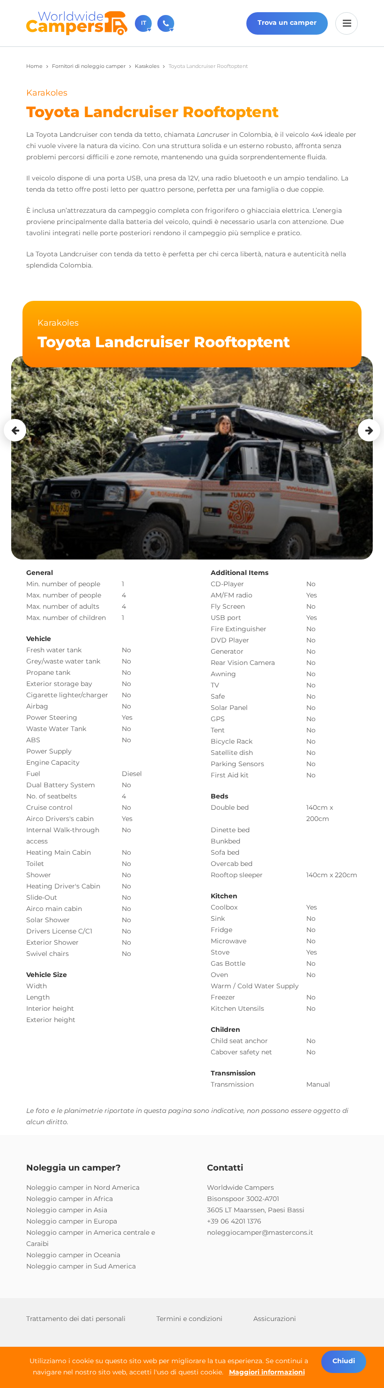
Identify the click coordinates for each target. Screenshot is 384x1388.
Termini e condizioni (189, 1318)
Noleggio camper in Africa (69, 1198)
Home (34, 66)
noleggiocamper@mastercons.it (260, 1232)
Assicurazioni (274, 1318)
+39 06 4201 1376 (234, 1221)
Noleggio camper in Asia (66, 1210)
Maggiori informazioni (267, 1372)
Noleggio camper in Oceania (73, 1255)
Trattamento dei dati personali (76, 1318)
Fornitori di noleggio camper (89, 66)
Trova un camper (287, 22)
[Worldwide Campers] (76, 22)
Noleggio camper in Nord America (83, 1187)
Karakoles (147, 66)
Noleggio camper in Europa (71, 1221)
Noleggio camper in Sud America (81, 1266)
